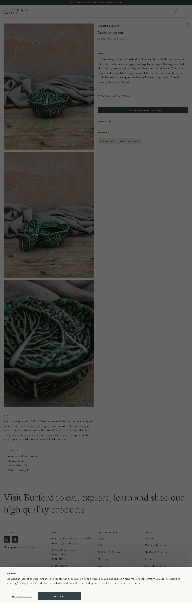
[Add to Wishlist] (187, 24)
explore (95, 497)
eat (71, 497)
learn (123, 497)
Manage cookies (22, 596)
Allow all (60, 596)
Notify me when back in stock (143, 110)
